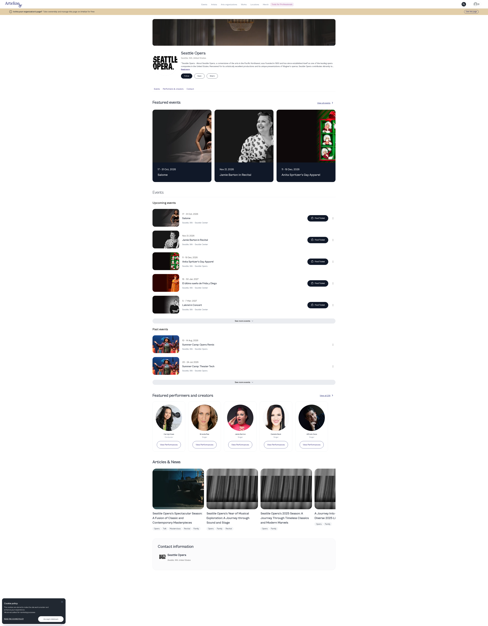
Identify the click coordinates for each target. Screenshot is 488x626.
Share (212, 76)
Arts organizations (229, 4)
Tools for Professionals (282, 4)
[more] (333, 218)
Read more (185, 69)
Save (199, 76)
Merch (266, 4)
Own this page (471, 12)
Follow (186, 76)
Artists (214, 4)
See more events (242, 321)
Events (204, 4)
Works (244, 4)
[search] (464, 4)
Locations (254, 4)
